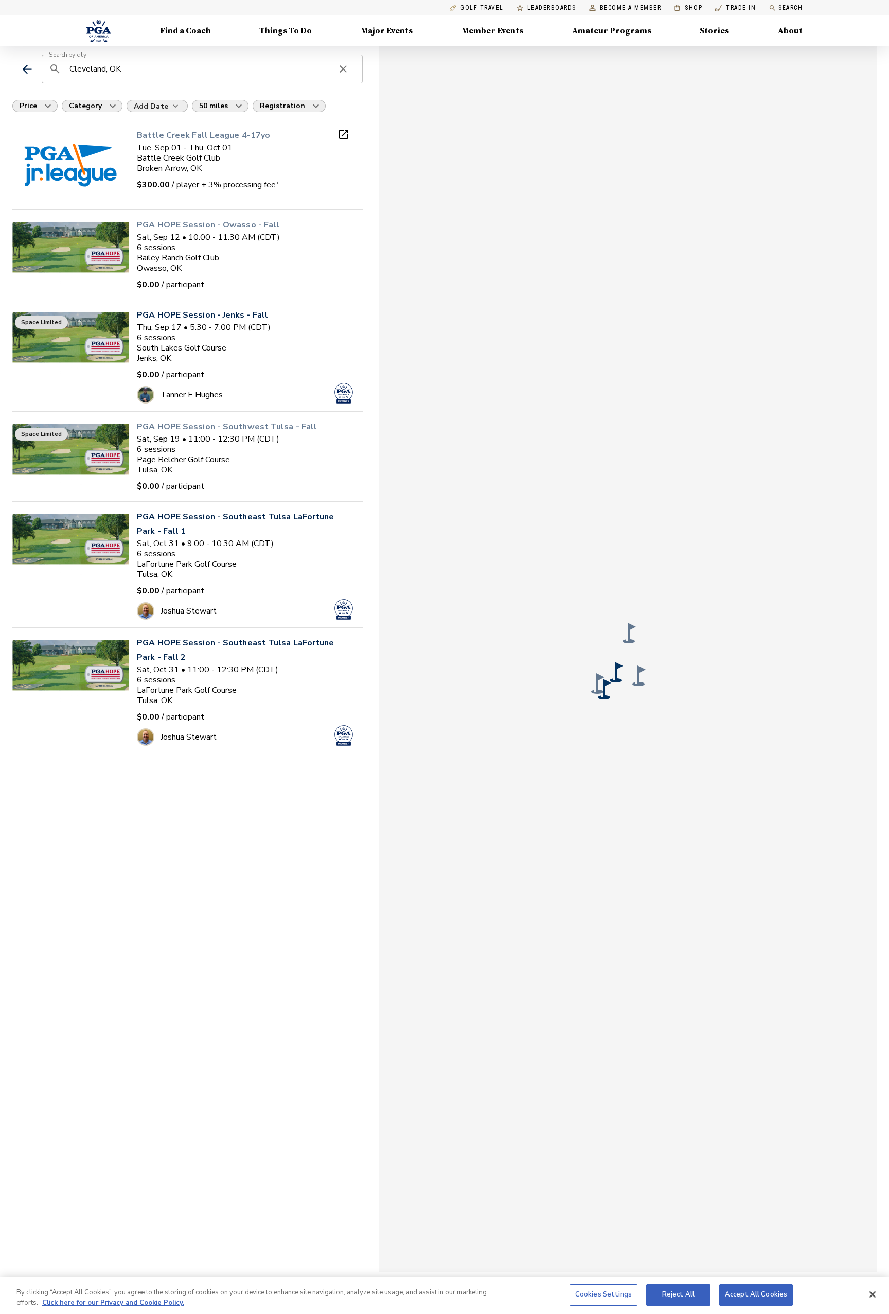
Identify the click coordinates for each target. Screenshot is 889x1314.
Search (790, 7)
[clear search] (343, 69)
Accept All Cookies (756, 1294)
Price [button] (28, 106)
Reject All (678, 1294)
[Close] (872, 1294)
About (790, 31)
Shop (688, 8)
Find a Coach (185, 31)
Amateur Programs (611, 31)
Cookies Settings (603, 1294)
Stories (714, 31)
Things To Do (285, 31)
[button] (639, 675)
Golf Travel (482, 8)
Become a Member (631, 8)
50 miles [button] (213, 106)
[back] (27, 69)
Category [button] (85, 106)
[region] (444, 1295)
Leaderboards (551, 8)
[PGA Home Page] (98, 30)
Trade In (735, 8)
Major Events (387, 31)
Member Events (492, 31)
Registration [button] (282, 106)
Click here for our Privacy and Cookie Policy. (113, 1302)
